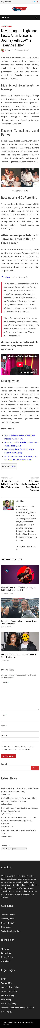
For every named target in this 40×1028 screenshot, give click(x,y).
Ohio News (5, 927)
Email (3, 725)
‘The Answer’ (6, 277)
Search (4, 764)
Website (4, 736)
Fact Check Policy (8, 1003)
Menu (7, 17)
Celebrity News (6, 26)
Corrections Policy (9, 991)
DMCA (3, 979)
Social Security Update (11, 931)
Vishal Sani (10, 50)
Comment (5, 682)
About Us (5, 949)
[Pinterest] (37, 1)
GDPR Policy (6, 1011)
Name (3, 715)
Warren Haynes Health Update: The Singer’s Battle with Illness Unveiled (18, 588)
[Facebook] (32, 1)
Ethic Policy (6, 999)
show (13, 466)
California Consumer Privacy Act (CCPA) (18, 1007)
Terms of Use (6, 983)
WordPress (5, 1025)
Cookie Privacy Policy (10, 987)
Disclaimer (5, 961)
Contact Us (6, 953)
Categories (5, 845)
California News (8, 914)
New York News (7, 922)
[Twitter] (35, 1)
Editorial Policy (7, 995)
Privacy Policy (7, 957)
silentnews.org (19, 1022)
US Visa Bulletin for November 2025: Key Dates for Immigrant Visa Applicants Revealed (18, 820)
